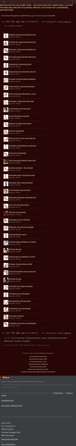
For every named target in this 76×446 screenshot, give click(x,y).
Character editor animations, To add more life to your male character (33, 242)
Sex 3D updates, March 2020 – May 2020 (38, 366)
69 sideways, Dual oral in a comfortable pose (24, 323)
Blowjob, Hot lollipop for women (20, 123)
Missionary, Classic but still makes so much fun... (25, 49)
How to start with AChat (9, 439)
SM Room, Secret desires (17, 212)
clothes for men (8, 341)
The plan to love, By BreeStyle (19, 294)
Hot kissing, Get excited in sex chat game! (23, 146)
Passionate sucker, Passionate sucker (22, 175)
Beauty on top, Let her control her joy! (22, 138)
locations (43, 338)
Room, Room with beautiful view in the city (23, 160)
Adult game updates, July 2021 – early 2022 (38, 359)
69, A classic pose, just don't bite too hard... (23, 57)
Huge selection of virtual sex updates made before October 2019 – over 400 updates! (38, 371)
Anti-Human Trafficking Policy (11, 406)
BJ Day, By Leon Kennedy (17, 153)
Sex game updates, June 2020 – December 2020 (38, 364)
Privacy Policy (58, 393)
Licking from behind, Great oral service (22, 271)
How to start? (6, 423)
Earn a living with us (8, 426)
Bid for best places (7, 435)
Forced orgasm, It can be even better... (22, 86)
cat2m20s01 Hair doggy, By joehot (21, 286)
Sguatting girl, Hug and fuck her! (20, 64)
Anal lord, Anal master (16, 131)
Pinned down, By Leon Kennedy (20, 308)
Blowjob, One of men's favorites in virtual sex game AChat (29, 35)
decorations (17, 341)
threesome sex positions (33, 338)
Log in (32, 15)
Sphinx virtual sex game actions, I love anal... (24, 94)
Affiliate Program (7, 429)
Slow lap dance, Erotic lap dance (20, 301)
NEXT (18, 22)
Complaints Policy (7, 400)
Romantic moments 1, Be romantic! (21, 168)
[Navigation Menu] (72, 2)
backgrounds (26, 341)
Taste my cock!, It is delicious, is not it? (22, 257)
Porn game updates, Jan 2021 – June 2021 (38, 361)
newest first (67, 22)
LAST (23, 22)
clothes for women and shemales (57, 338)
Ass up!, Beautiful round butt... (19, 116)
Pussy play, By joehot (16, 316)
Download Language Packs (10, 432)
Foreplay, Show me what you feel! (20, 264)
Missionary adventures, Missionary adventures (25, 197)
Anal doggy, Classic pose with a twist (21, 101)
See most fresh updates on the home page (38, 356)
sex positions (20, 338)
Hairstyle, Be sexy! (15, 249)
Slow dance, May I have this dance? (21, 183)
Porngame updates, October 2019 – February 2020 (38, 369)
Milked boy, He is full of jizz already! (21, 227)
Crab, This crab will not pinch (19, 205)
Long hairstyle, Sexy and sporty (20, 109)
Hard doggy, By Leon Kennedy (19, 220)
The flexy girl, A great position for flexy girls (24, 42)
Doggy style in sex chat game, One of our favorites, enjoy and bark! (32, 72)
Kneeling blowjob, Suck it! (17, 234)
